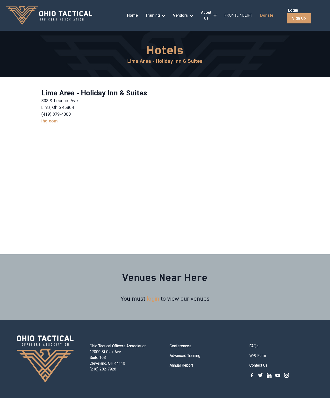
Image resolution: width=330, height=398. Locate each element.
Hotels (165, 50)
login (153, 298)
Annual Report (181, 365)
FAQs (253, 346)
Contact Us (258, 365)
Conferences (180, 346)
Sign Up (299, 18)
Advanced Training (185, 355)
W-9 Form (257, 355)
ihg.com (49, 120)
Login (293, 10)
